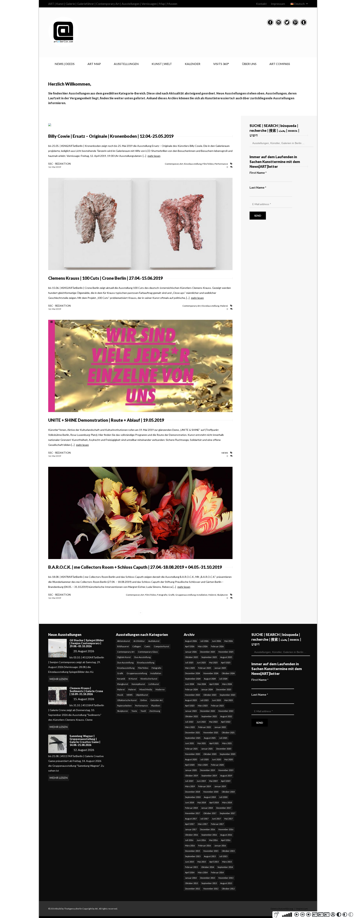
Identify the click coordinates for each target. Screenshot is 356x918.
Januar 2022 (220, 727)
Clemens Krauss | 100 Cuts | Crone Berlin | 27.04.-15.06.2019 (105, 278)
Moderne (160, 689)
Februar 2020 (217, 765)
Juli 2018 (223, 797)
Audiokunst (153, 641)
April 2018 (214, 802)
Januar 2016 (220, 845)
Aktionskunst (123, 641)
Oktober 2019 (191, 775)
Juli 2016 (189, 840)
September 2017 (227, 813)
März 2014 (202, 872)
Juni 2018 (189, 802)
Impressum (278, 3)
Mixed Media (145, 689)
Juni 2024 (189, 684)
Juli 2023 (204, 700)
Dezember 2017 (223, 808)
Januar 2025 (220, 668)
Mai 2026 (228, 641)
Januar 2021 (207, 748)
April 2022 (225, 722)
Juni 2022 (201, 722)
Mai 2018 (201, 802)
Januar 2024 (207, 689)
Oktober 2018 (228, 791)
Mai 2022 (213, 722)
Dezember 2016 (207, 829)
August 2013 (226, 883)
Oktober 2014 (207, 867)
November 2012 (210, 888)
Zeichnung (154, 711)
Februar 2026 (217, 646)
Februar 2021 (191, 748)
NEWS (225, 452)
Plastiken (155, 705)
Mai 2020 (228, 759)
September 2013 (209, 883)
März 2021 (227, 743)
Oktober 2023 (209, 695)
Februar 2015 (191, 867)
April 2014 (189, 872)
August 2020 (191, 759)
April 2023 (189, 705)
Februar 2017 (217, 824)
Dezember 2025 (207, 652)
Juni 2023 (216, 700)
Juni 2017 (216, 818)
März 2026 (202, 646)
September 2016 (209, 835)
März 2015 (227, 861)
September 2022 (209, 716)
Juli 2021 (223, 738)
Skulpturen (222, 594)
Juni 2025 (201, 662)
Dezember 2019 (207, 770)
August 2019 (226, 775)
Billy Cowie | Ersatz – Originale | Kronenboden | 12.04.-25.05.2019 (111, 136)
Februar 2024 (191, 689)
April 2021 (214, 743)
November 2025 (225, 652)
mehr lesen (154, 155)
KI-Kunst (133, 678)
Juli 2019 (189, 781)
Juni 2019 (201, 781)
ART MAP (94, 64)
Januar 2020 (191, 770)
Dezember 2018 (192, 791)
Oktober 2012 (228, 888)
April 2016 (225, 840)
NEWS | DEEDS (65, 64)
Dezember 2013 (207, 878)
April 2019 (225, 781)
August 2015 (210, 856)
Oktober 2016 (191, 835)
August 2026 (191, 641)
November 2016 (225, 829)
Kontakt (261, 3)
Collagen (136, 646)
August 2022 (226, 716)
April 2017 (189, 824)
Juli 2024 (223, 678)
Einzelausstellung (193, 163)
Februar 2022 (204, 727)
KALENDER (192, 64)
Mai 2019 (213, 781)
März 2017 (202, 824)
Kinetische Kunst (149, 678)
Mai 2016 (213, 840)
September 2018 (192, 797)
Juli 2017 (204, 818)
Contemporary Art (174, 163)
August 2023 (191, 700)
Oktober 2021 (228, 732)
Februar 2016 (204, 845)
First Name (258, 172)
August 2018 (210, 797)
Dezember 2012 (192, 888)
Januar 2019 (220, 786)
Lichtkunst (154, 684)
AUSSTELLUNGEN (126, 64)
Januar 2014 (191, 878)
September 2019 (209, 775)
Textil (143, 711)
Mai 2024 (201, 684)
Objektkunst (142, 695)
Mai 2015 (201, 861)
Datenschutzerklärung (282, 908)
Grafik (171, 594)
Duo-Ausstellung (142, 657)
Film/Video (208, 163)
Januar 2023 (191, 711)
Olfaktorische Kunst (127, 700)
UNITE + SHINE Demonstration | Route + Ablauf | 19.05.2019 (106, 420)
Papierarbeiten (124, 705)
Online (143, 700)
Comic (147, 646)
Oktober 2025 (191, 657)
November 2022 (225, 711)
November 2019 (225, 770)
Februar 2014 (217, 872)
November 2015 (210, 851)
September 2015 (192, 856)
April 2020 (189, 765)
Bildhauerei (123, 646)
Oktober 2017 (209, 813)
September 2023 (227, 695)
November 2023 (192, 695)
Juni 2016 (201, 840)
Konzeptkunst (138, 684)
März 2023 (202, 705)
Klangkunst (122, 684)
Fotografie (162, 594)
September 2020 (227, 754)
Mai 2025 (213, 662)
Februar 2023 (217, 705)
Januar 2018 (207, 808)
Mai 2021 (201, 743)
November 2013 (225, 878)
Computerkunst (161, 646)
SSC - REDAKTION (59, 163)
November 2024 (210, 673)
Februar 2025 (204, 668)
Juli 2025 (189, 662)
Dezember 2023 (223, 689)
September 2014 (225, 867)
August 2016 (226, 835)
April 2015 (214, 861)
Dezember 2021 (192, 732)
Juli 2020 (204, 759)
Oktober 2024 (228, 673)
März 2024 (227, 684)
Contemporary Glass (148, 652)
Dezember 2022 (207, 711)
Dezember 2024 (192, 673)
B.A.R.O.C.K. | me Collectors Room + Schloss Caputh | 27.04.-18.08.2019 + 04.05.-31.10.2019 (135, 567)
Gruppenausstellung (185, 594)
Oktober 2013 (191, 883)
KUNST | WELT (162, 64)
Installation (202, 594)
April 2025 (225, 662)
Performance (221, 163)
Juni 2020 (216, 759)
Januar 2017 (191, 829)
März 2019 (190, 786)
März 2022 (190, 727)
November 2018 (210, 791)
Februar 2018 (191, 808)
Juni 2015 (189, 861)
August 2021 (210, 738)
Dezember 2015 (192, 851)
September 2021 (192, 738)
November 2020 (192, 754)
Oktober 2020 (209, 754)
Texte (134, 711)
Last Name (258, 187)
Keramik (121, 678)
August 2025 (226, 657)
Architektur (139, 641)
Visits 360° (221, 64)
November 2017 (192, 813)
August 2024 (210, 678)
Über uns (249, 64)
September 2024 (192, 678)
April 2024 (214, 684)
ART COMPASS (279, 64)
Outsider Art (156, 700)
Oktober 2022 (191, 716)
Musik (120, 695)
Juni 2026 (216, 641)
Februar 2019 (204, 786)
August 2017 (191, 818)
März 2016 (190, 845)
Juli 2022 (189, 722)
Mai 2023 (228, 700)
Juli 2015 (223, 856)
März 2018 (227, 802)
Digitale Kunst (124, 657)
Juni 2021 (189, 743)
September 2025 (209, 657)
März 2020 (202, 765)
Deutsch (299, 3)
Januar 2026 (191, 652)
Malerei (224, 305)
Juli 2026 (204, 641)
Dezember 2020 (223, 748)
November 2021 (210, 732)
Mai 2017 (228, 818)
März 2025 (190, 668)
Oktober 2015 (228, 851)
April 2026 (189, 646)
